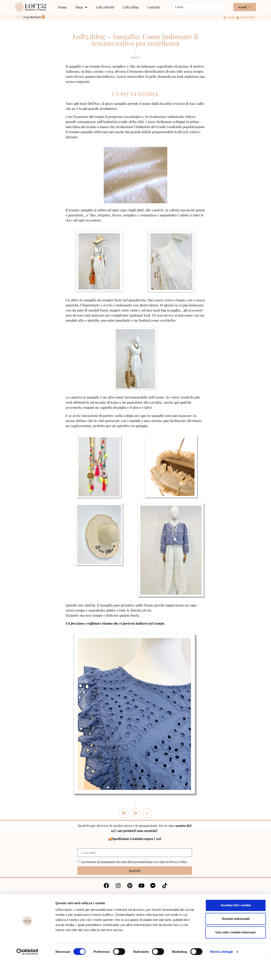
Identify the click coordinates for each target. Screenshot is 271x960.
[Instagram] (118, 885)
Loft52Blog (131, 7)
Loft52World (105, 7)
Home (62, 7)
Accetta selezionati (236, 918)
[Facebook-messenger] (153, 885)
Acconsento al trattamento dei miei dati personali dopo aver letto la (134, 862)
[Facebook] (106, 885)
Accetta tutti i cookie (236, 905)
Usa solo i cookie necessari (236, 932)
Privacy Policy (178, 862)
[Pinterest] (129, 885)
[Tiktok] (164, 885)
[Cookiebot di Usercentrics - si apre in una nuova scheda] (27, 952)
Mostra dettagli (221, 951)
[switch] (119, 951)
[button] (124, 813)
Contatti (153, 7)
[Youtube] (141, 885)
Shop (79, 7)
